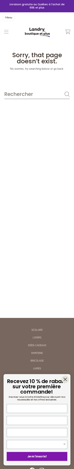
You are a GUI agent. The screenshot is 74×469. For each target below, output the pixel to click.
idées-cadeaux (37, 345)
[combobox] (37, 94)
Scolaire (37, 330)
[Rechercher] (67, 94)
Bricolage (37, 360)
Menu (8, 18)
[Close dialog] (65, 379)
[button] (6, 32)
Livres (37, 368)
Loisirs (37, 337)
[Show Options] (64, 444)
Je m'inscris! (37, 456)
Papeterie (37, 353)
